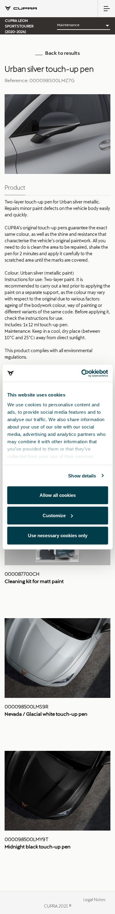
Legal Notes (94, 899)
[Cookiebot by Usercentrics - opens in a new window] (82, 373)
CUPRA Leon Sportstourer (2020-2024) (19, 26)
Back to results (62, 53)
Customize (54, 515)
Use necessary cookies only (57, 535)
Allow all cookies (58, 495)
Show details (82, 475)
